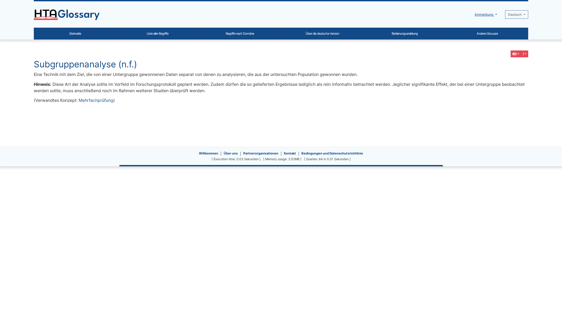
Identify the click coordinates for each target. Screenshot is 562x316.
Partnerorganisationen (260, 153)
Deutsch (515, 14)
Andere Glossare (487, 33)
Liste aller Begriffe (157, 33)
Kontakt (290, 153)
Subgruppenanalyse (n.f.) (85, 64)
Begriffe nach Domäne (240, 33)
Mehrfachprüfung (96, 100)
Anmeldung (484, 14)
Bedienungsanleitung (405, 33)
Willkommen (208, 153)
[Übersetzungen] (516, 53)
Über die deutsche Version (322, 33)
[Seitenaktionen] (524, 53)
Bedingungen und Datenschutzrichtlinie (332, 153)
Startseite (75, 33)
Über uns (231, 153)
